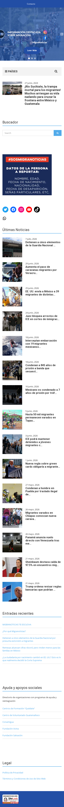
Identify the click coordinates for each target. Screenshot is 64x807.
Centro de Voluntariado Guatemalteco (21, 715)
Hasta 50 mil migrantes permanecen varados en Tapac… (40, 417)
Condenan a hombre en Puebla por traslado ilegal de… (41, 491)
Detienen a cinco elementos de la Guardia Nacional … (42, 244)
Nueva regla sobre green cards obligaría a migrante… (42, 465)
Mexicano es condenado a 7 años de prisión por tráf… (42, 391)
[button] (32, 34)
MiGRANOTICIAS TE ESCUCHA (16, 624)
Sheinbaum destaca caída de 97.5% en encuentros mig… (43, 563)
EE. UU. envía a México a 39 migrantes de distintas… (42, 293)
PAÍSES (12, 71)
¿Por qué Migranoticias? (14, 631)
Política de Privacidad (12, 772)
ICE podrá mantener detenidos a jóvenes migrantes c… (38, 442)
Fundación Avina (10, 728)
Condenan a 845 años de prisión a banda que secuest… (40, 368)
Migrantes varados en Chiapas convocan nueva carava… (40, 516)
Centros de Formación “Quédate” (18, 708)
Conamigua (8, 721)
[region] (32, 34)
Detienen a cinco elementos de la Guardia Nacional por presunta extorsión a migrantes (29, 639)
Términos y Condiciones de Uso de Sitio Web (24, 778)
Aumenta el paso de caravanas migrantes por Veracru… (41, 270)
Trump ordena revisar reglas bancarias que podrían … (43, 588)
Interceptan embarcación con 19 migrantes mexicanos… (41, 343)
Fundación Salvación (12, 735)
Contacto (31, 3)
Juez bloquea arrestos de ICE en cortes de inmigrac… (42, 317)
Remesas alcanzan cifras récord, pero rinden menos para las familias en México (31, 649)
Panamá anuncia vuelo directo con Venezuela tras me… (42, 540)
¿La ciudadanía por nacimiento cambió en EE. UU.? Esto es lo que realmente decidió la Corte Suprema (31, 659)
